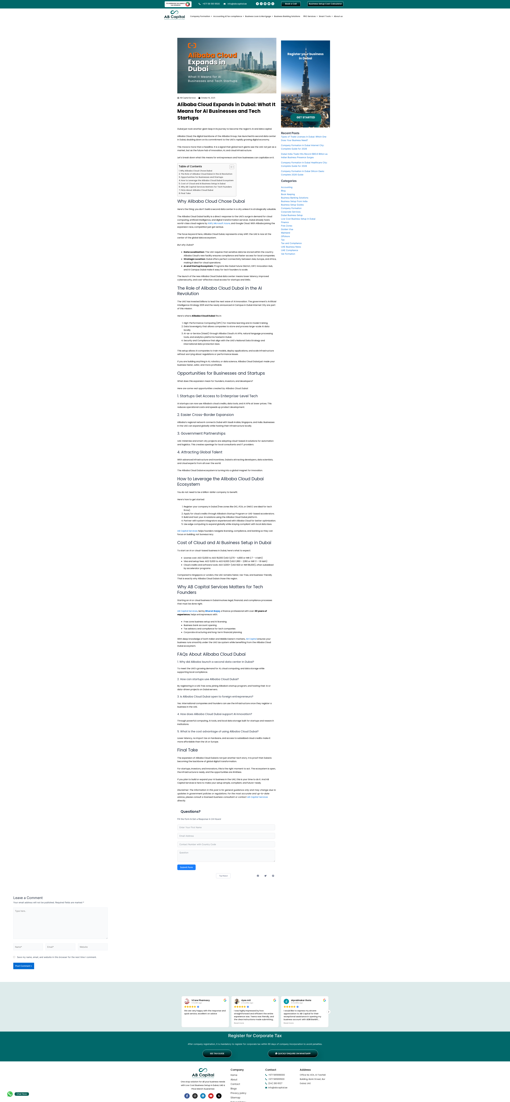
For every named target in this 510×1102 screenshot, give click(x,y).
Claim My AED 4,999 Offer (172, 607)
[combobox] (160, 599)
